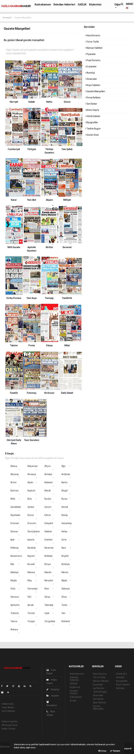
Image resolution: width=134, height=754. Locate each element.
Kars (63, 547)
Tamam (116, 751)
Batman (14, 490)
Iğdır (12, 539)
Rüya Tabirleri (93, 85)
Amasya (31, 474)
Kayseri (31, 556)
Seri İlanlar (91, 103)
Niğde (64, 580)
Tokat (64, 605)
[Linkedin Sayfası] (26, 686)
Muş (29, 580)
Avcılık (73, 700)
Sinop (47, 596)
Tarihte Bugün (93, 128)
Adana (13, 466)
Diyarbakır (15, 515)
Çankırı (30, 507)
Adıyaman (32, 466)
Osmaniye (32, 588)
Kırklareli (65, 621)
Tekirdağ (48, 605)
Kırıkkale (48, 556)
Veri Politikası (8, 711)
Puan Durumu (93, 60)
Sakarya (65, 588)
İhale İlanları (76, 697)
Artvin (13, 482)
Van (63, 613)
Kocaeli (31, 564)
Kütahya (65, 564)
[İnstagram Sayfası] (14, 686)
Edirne (47, 515)
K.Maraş (14, 547)
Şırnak (30, 605)
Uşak (46, 613)
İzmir (64, 539)
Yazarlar (54, 689)
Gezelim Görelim (74, 692)
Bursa (64, 498)
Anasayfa (7, 17)
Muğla (13, 580)
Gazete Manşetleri (95, 91)
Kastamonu (16, 556)
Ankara (14, 629)
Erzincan (14, 523)
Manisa (31, 572)
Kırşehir (65, 556)
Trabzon (14, 613)
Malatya (14, 572)
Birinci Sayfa (92, 110)
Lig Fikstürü (98, 688)
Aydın (30, 482)
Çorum (47, 507)
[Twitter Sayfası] (8, 686)
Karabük (31, 547)
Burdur (47, 498)
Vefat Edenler (93, 116)
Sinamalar (91, 79)
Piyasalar (91, 54)
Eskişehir (48, 523)
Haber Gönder (9, 728)
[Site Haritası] (3, 692)
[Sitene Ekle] (9, 692)
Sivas (64, 596)
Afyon (47, 466)
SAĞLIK (82, 4)
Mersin (64, 572)
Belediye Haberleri (64, 4)
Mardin (47, 572)
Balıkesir (48, 482)
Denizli (64, 507)
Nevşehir (48, 580)
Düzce (30, 515)
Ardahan (65, 474)
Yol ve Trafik (92, 41)
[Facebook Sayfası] (3, 686)
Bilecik (47, 490)
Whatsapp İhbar (9, 725)
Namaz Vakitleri (94, 48)
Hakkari (48, 531)
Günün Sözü (92, 135)
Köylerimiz (95, 4)
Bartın (64, 482)
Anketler (120, 677)
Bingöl (64, 490)
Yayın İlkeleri (8, 707)
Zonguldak (49, 621)
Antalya (48, 474)
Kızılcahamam (43, 4)
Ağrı (63, 466)
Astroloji (90, 72)
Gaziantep (66, 523)
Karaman (49, 547)
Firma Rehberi (93, 97)
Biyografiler (92, 122)
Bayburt (31, 490)
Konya (47, 564)
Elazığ (64, 515)
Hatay (64, 531)
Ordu (12, 588)
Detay (103, 751)
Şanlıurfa (14, 605)
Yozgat (31, 621)
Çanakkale (15, 507)
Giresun (14, 531)
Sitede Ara (121, 673)
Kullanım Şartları (10, 721)
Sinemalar (98, 695)
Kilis (12, 564)
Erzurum (31, 523)
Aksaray (14, 474)
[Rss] (32, 686)
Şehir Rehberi (99, 702)
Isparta (30, 539)
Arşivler (54, 695)
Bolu (29, 498)
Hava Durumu (93, 35)
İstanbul (48, 539)
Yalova (13, 621)
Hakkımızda (7, 704)
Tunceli (31, 613)
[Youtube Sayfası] (20, 686)
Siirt (29, 596)
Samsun (14, 596)
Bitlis (12, 498)
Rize (46, 588)
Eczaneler (91, 66)
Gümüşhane (33, 531)
